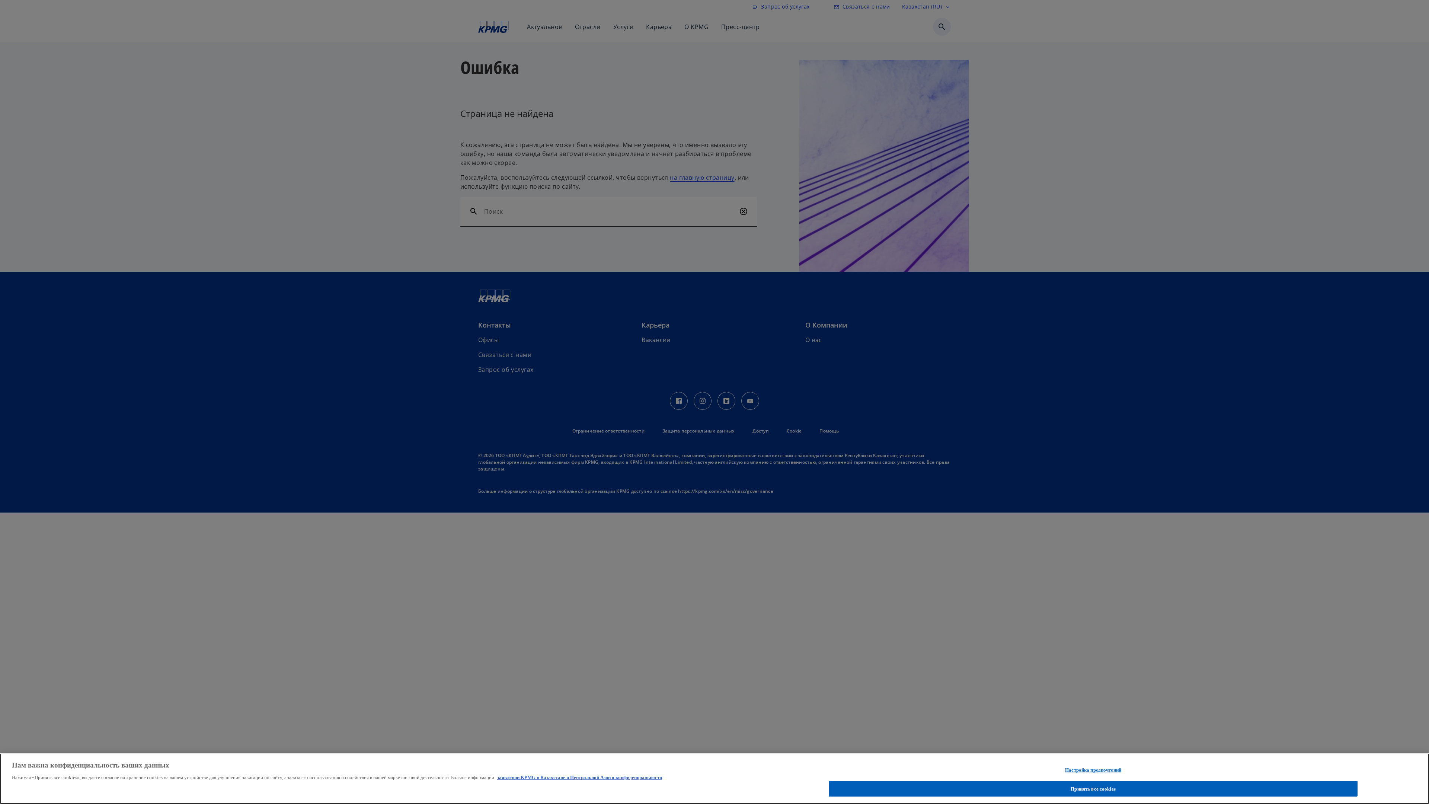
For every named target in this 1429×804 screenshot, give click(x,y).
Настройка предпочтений (1093, 770)
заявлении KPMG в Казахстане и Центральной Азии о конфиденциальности (579, 777)
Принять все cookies (1093, 788)
